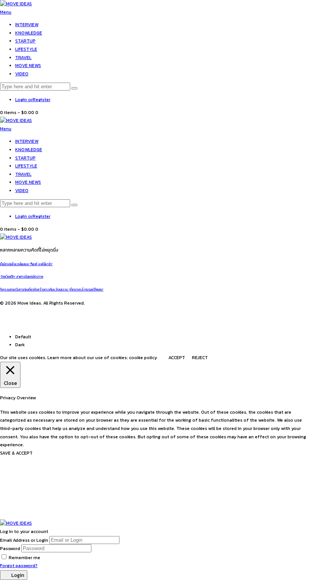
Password (10, 548)
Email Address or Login (24, 540)
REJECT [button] (200, 357)
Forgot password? (19, 565)
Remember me (24, 557)
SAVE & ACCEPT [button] (16, 453)
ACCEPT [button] (176, 357)
